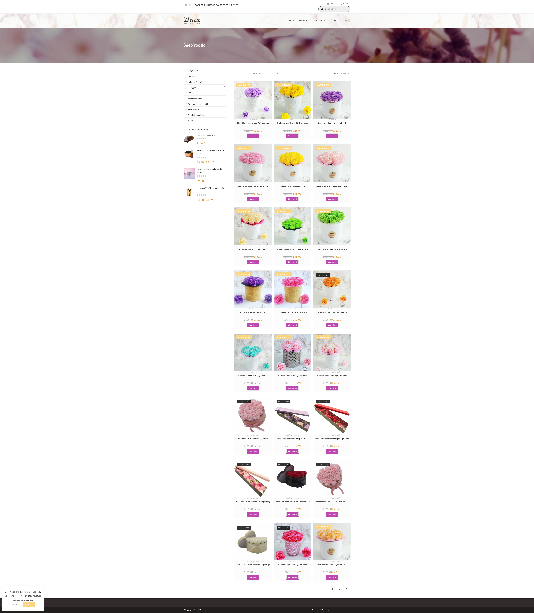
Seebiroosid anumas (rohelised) (332, 249)
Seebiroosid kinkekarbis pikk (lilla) (292, 438)
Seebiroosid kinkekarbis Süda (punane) (292, 501)
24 (342, 73)
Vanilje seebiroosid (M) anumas (253, 249)
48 (345, 73)
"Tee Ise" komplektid (196, 115)
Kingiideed (328, 372)
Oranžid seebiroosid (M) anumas (332, 312)
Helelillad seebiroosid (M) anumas (253, 123)
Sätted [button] (16, 604)
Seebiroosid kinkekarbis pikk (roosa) (253, 501)
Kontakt (315, 610)
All (349, 73)
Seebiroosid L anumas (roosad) (292, 312)
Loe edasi (332, 325)
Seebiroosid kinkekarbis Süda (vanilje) (252, 564)
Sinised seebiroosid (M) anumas (253, 375)
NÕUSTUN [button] (29, 604)
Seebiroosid (253, 120)
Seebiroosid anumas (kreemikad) (332, 564)
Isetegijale (192, 87)
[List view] (243, 73)
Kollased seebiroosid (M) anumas (292, 123)
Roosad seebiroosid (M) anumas (332, 375)
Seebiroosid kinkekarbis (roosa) (253, 438)
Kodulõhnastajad (195, 98)
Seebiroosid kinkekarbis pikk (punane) (332, 438)
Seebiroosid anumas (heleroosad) (253, 186)
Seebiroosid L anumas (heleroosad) (332, 186)
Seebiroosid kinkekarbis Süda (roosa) (332, 501)
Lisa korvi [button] (253, 136)
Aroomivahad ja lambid (198, 104)
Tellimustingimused (327, 610)
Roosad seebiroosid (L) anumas (292, 375)
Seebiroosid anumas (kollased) (292, 186)
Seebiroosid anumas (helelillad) (332, 123)
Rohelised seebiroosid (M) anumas (292, 249)
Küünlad (191, 93)
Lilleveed (191, 76)
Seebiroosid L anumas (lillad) (253, 312)
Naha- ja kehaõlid (195, 82)
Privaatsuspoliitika (343, 610)
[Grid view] (237, 73)
